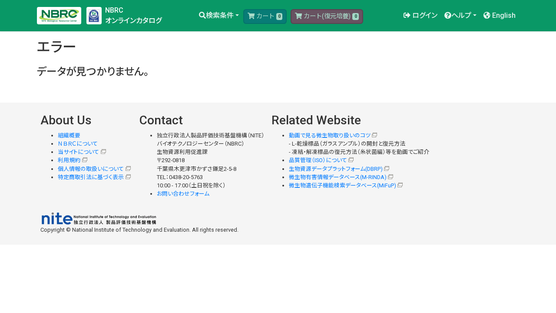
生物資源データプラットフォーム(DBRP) (336, 169)
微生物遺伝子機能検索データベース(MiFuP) (342, 185)
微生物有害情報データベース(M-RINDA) (338, 177)
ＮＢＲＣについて (78, 143)
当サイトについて (78, 152)
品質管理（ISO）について (318, 160)
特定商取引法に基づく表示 (91, 177)
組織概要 (69, 135)
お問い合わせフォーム (183, 193)
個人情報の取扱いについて (91, 169)
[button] (218, 15)
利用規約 (69, 160)
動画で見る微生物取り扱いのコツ (330, 135)
